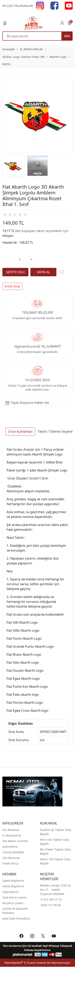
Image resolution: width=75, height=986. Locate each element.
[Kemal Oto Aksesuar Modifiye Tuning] (33, 23)
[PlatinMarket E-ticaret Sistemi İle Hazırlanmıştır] (22, 954)
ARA (67, 36)
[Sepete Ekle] (15, 272)
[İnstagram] (40, 5)
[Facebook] (54, 5)
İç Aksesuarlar (11, 835)
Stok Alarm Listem (14, 897)
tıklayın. (8, 235)
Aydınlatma (10, 846)
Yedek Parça (10, 863)
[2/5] (7, 214)
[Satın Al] (43, 272)
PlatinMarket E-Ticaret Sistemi (25, 963)
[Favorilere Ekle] (62, 272)
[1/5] (4, 214)
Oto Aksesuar (11, 858)
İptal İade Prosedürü (16, 918)
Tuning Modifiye (13, 852)
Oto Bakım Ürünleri (15, 841)
